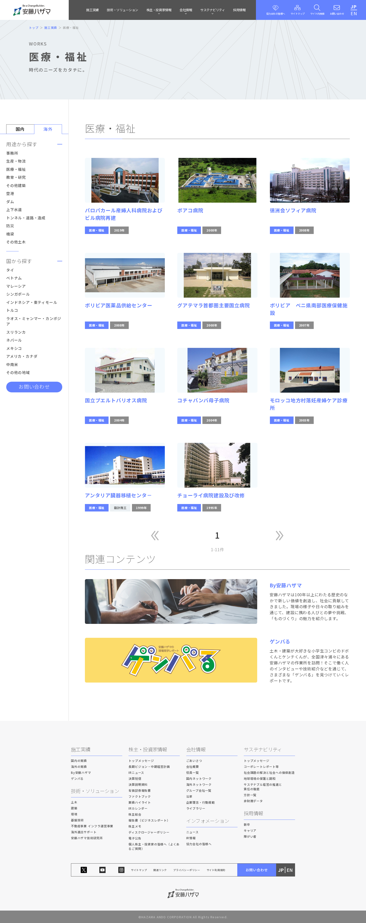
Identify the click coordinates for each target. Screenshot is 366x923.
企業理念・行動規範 (200, 802)
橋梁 (10, 233)
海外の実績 (79, 766)
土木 (74, 802)
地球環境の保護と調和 (260, 778)
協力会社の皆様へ (199, 844)
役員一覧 (192, 772)
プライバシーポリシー (186, 870)
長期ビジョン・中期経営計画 (149, 766)
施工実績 (92, 9)
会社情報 (195, 749)
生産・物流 (16, 161)
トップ (33, 27)
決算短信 (134, 778)
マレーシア (16, 286)
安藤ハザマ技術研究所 (87, 838)
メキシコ (14, 348)
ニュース (192, 832)
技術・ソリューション (122, 9)
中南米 (12, 364)
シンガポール (18, 294)
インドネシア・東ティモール (31, 302)
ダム (10, 201)
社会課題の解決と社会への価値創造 (269, 772)
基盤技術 (77, 820)
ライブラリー (195, 808)
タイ (10, 270)
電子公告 (134, 838)
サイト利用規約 (216, 870)
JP (354, 6)
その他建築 (16, 185)
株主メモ (134, 826)
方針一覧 (250, 795)
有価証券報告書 (139, 790)
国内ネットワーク (199, 778)
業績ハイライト (139, 802)
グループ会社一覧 (198, 790)
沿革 (189, 796)
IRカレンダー (138, 808)
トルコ (12, 310)
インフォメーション (207, 820)
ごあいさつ (194, 760)
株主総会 (134, 814)
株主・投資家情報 (147, 749)
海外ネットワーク (199, 784)
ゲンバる (77, 778)
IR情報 (191, 838)
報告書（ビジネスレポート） (149, 820)
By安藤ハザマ (81, 772)
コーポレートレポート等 (261, 766)
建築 (74, 808)
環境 (74, 814)
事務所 (12, 153)
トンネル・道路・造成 (26, 217)
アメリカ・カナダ (21, 356)
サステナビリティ (263, 749)
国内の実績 (79, 760)
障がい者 (250, 836)
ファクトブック (139, 796)
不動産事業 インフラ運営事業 (92, 826)
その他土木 (16, 241)
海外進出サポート (83, 832)
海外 (48, 129)
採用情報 (239, 9)
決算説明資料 (138, 784)
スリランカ (16, 332)
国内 (20, 129)
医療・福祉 (16, 169)
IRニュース (136, 772)
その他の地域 (18, 372)
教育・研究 (16, 177)
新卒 (247, 824)
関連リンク (160, 870)
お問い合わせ (34, 386)
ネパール (14, 340)
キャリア (250, 830)
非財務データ (253, 801)
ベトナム (14, 277)
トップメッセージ (141, 760)
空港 (10, 193)
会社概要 (192, 766)
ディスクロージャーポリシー (148, 832)
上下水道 (14, 209)
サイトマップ (139, 870)
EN (354, 13)
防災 (10, 225)
